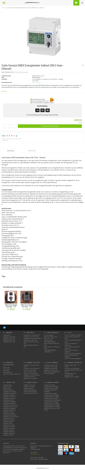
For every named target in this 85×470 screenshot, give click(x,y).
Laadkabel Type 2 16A (9, 338)
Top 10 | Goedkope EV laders (73, 335)
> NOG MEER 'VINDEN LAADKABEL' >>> (50, 351)
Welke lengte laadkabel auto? (52, 371)
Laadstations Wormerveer (10, 406)
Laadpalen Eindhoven (9, 426)
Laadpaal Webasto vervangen (52, 406)
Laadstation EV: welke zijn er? (32, 335)
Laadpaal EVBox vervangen (51, 395)
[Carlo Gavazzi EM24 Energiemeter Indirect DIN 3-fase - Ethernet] (43, 35)
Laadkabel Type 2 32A (9, 337)
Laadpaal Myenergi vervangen (52, 400)
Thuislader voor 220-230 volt (31, 368)
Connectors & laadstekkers (72, 368)
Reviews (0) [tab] (32, 151)
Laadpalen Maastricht (9, 431)
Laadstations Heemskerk (10, 393)
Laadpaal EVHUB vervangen (51, 396)
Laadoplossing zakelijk (30, 390)
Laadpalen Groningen (9, 428)
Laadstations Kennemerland (11, 416)
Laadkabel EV (6, 335)
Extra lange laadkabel (50, 342)
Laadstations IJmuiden (9, 398)
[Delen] (7, 136)
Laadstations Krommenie (10, 405)
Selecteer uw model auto (31, 373)
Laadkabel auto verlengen (72, 376)
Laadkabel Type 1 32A (9, 340)
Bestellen (11, 313)
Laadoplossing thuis (8, 390)
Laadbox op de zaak (29, 386)
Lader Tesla (6, 367)
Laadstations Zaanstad (9, 408)
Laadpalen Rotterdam (9, 433)
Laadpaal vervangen (49, 385)
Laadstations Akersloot (9, 410)
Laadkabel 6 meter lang (50, 366)
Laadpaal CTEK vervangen (51, 388)
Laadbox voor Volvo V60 (30, 340)
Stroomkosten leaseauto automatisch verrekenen (30, 392)
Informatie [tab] (10, 151)
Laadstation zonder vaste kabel (32, 338)
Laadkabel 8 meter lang (50, 368)
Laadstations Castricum (9, 396)
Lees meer (4, 91)
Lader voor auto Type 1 (30, 370)
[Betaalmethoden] (60, 446)
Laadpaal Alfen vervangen (51, 386)
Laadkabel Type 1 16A (9, 342)
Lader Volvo (6, 369)
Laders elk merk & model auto (11, 374)
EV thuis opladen (48, 335)
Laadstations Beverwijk (9, 391)
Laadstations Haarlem (9, 420)
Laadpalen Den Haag (8, 425)
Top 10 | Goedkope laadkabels (73, 353)
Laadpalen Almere (8, 421)
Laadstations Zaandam (9, 403)
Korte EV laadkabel (49, 373)
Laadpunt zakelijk (28, 388)
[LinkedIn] (4, 327)
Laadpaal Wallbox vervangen (52, 405)
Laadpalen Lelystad (8, 430)
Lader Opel (6, 370)
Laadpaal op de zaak (29, 385)
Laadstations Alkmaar (9, 413)
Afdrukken (5, 140)
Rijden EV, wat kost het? (50, 337)
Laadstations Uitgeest (9, 395)
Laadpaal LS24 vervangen (51, 398)
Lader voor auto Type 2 (30, 371)
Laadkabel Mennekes (29, 376)
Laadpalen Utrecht (8, 435)
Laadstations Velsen (8, 400)
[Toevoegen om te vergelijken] (82, 65)
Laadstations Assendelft (9, 401)
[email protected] (35, 454)
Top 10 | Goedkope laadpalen (73, 358)
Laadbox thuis (7, 388)
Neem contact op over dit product (11, 138)
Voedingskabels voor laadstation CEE (70, 374)
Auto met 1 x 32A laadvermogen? (48, 339)
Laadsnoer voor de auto (30, 378)
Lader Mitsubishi (7, 372)
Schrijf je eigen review (21, 72)
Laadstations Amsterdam (10, 415)
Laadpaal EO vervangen (50, 393)
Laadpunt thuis (7, 386)
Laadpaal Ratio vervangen (51, 401)
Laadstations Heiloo (8, 411)
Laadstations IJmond (8, 418)
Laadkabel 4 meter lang (50, 365)
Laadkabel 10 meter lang (51, 370)
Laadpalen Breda (7, 423)
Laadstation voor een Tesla (31, 337)
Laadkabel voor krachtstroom (32, 375)
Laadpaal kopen (7, 385)
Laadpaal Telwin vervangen (51, 403)
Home (3, 7)
